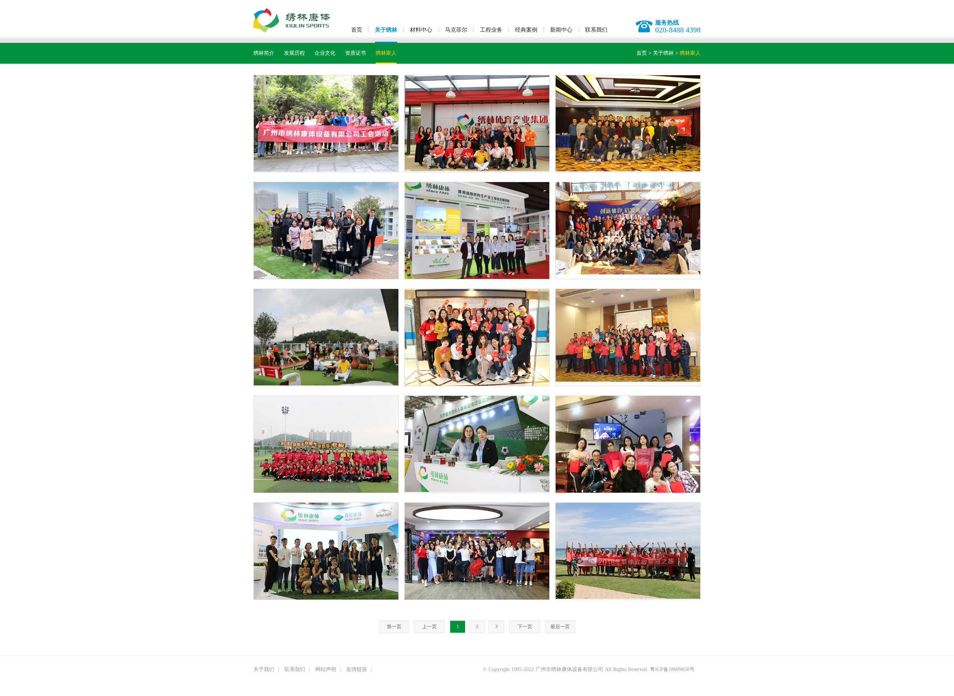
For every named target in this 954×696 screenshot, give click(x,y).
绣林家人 (386, 53)
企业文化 (325, 53)
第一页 (394, 626)
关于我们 (263, 669)
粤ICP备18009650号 (672, 669)
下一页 (525, 626)
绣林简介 (263, 53)
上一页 (429, 626)
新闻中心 (561, 30)
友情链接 (356, 669)
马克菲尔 (456, 30)
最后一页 (560, 626)
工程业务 (491, 30)
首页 (356, 30)
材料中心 (421, 30)
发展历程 (294, 53)
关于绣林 (386, 30)
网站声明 (325, 669)
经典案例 (526, 30)
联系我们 (596, 30)
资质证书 (355, 53)
